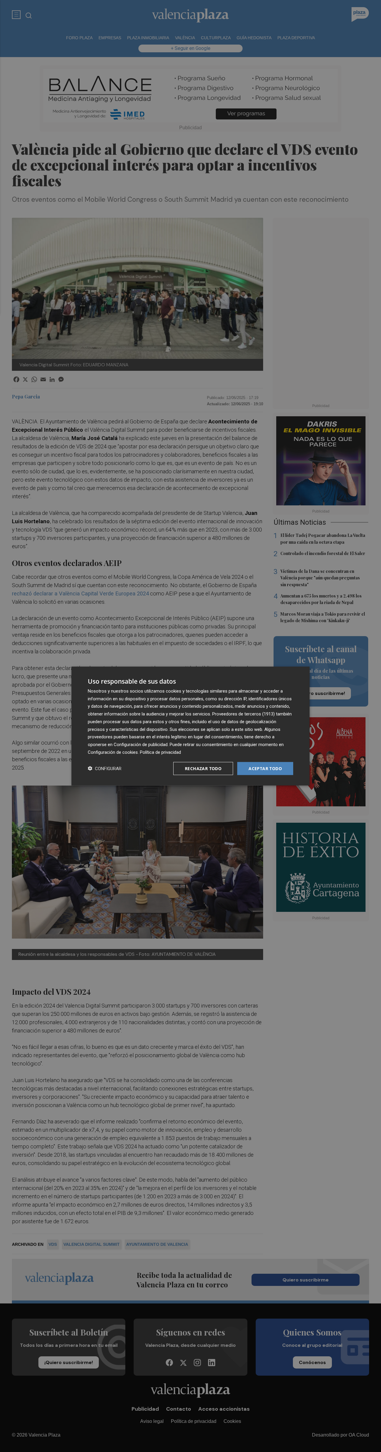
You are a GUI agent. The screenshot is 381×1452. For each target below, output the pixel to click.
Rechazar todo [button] (203, 768)
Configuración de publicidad (141, 744)
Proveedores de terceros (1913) (243, 714)
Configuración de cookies (113, 752)
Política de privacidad (160, 752)
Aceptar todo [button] (265, 768)
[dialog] (190, 726)
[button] (104, 768)
